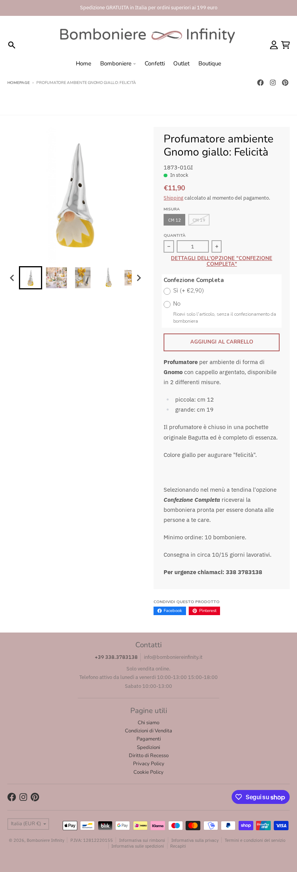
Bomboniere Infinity (45, 840)
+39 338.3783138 (116, 657)
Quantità (175, 235)
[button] (30, 277)
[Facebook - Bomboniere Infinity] (260, 82)
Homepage (18, 82)
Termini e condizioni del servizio (255, 840)
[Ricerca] (11, 45)
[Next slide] (138, 277)
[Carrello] (285, 45)
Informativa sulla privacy (194, 840)
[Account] (274, 45)
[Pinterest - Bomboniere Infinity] (285, 82)
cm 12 (174, 220)
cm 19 (199, 220)
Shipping (173, 198)
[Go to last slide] (12, 277)
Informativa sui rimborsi (142, 840)
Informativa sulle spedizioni (137, 846)
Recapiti (178, 846)
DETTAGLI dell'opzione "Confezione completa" (221, 262)
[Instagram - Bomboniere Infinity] (272, 82)
